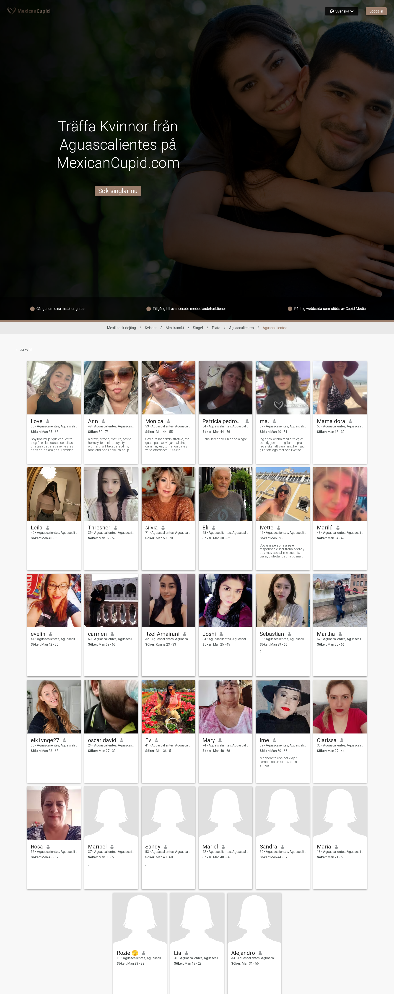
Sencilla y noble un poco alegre (224, 439)
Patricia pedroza (222, 421)
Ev (148, 740)
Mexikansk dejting (121, 328)
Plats (216, 328)
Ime (264, 740)
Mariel (210, 846)
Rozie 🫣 (127, 953)
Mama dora (331, 421)
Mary (208, 740)
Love (36, 421)
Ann (93, 421)
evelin (38, 634)
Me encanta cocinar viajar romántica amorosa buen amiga (278, 761)
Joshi (209, 634)
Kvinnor (151, 328)
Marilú (325, 527)
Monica (154, 421)
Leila (36, 527)
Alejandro (243, 953)
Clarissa (327, 740)
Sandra (268, 846)
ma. (264, 421)
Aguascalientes (241, 328)
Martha (326, 634)
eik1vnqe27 (45, 740)
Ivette (266, 527)
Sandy (152, 846)
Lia (177, 953)
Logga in (376, 11)
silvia (151, 527)
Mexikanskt (175, 328)
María (324, 846)
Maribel (97, 846)
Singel (198, 328)
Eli (205, 527)
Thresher (99, 527)
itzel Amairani (162, 634)
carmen (97, 634)
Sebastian (272, 634)
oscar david (102, 740)
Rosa (37, 846)
